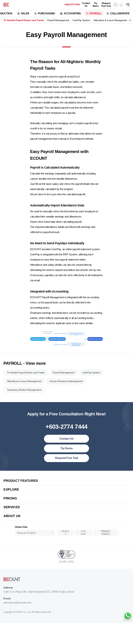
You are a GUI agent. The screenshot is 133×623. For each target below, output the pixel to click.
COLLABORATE (120, 13)
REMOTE (65, 532)
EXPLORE (11, 489)
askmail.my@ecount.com (17, 602)
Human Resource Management (66, 381)
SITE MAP (83, 532)
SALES (25, 13)
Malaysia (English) (26, 532)
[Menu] (129, 4)
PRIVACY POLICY (105, 532)
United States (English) (29, 473)
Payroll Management (58, 20)
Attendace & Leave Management (111, 20)
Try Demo (96, 4)
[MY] (6, 5)
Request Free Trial (106, 4)
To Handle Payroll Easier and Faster (23, 20)
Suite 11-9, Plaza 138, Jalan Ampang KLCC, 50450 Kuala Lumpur (38, 591)
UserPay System (81, 20)
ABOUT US (11, 516)
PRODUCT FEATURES (20, 480)
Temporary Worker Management (24, 389)
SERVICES (11, 507)
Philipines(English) (27, 520)
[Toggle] (130, 20)
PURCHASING (46, 13)
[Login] (121, 5)
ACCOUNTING (72, 13)
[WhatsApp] (127, 616)
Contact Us (86, 4)
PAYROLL (95, 13)
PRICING (10, 498)
